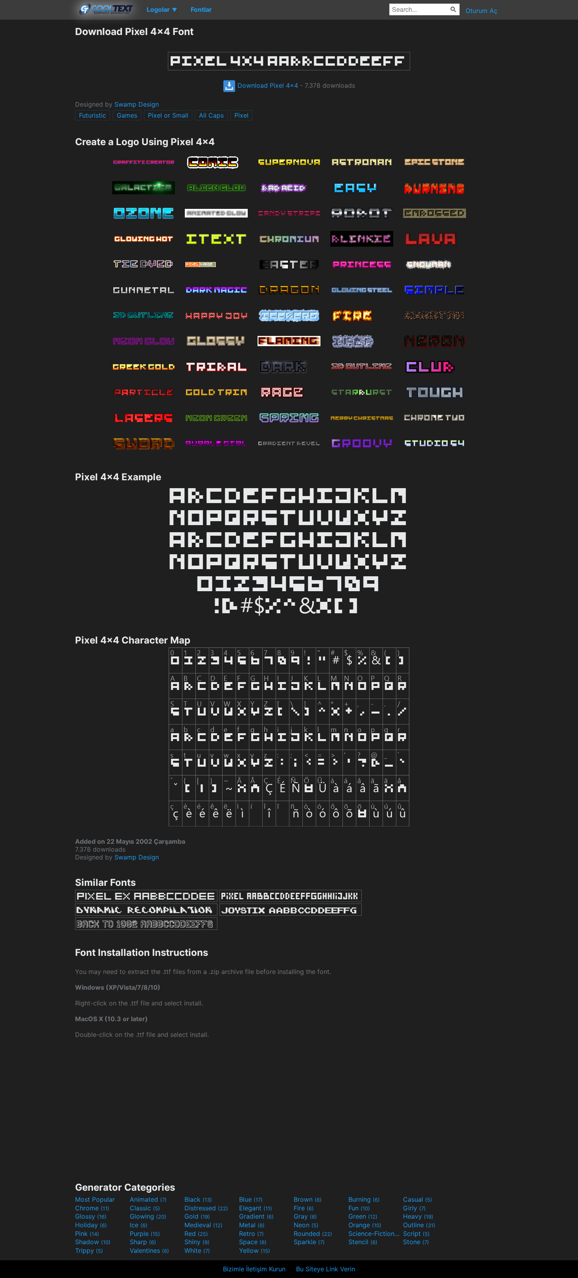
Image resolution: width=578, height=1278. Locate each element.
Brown (308, 1199)
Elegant (255, 1208)
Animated (148, 1199)
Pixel (241, 115)
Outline (419, 1225)
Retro (251, 1233)
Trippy (89, 1250)
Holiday (91, 1225)
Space (253, 1242)
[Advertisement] (37, 144)
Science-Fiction (374, 1233)
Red (196, 1233)
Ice (138, 1225)
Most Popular (95, 1199)
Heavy (418, 1216)
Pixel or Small (168, 115)
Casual (417, 1199)
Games (127, 115)
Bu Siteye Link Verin (325, 1269)
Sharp (143, 1242)
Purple (145, 1233)
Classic (145, 1208)
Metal (252, 1225)
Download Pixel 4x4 (267, 85)
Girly (414, 1208)
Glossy (91, 1216)
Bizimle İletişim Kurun (254, 1269)
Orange (364, 1225)
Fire (304, 1208)
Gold (197, 1216)
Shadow (92, 1242)
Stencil (362, 1242)
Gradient (256, 1216)
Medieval (203, 1225)
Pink (87, 1233)
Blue (251, 1199)
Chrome (92, 1208)
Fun (359, 1208)
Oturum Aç (481, 11)
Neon (306, 1225)
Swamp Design (136, 104)
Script (416, 1233)
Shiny (197, 1242)
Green (362, 1216)
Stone (416, 1242)
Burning (364, 1199)
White (197, 1250)
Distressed (206, 1208)
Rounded (313, 1233)
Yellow (254, 1250)
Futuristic (92, 115)
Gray (305, 1216)
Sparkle (309, 1242)
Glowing (148, 1216)
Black (198, 1199)
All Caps (211, 115)
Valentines (149, 1250)
